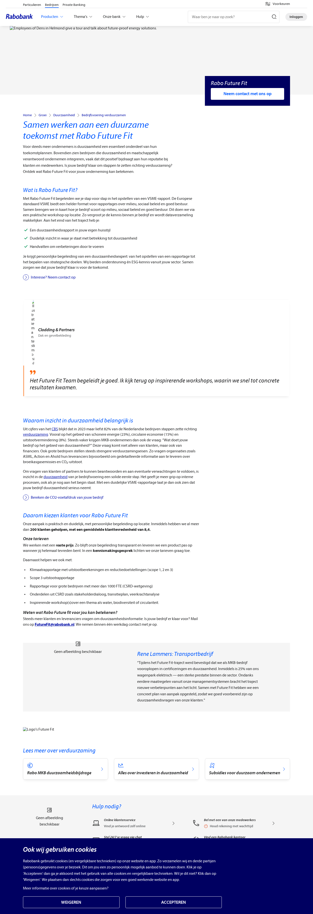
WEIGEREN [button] (71, 902)
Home (27, 115)
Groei (42, 115)
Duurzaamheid (64, 115)
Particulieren (32, 5)
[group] (156, 348)
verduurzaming (35, 434)
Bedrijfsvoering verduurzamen (104, 115)
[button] (277, 4)
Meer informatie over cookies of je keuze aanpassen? (66, 888)
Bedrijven (52, 5)
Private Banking (74, 5)
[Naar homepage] (20, 17)
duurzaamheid (55, 477)
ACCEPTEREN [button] (173, 902)
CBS (55, 429)
